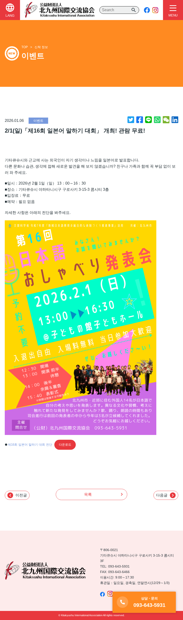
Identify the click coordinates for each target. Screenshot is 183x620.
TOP (24, 47)
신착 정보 (41, 47)
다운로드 (65, 444)
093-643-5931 (119, 566)
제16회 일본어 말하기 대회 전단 (30, 444)
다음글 (166, 495)
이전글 (17, 495)
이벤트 (38, 121)
